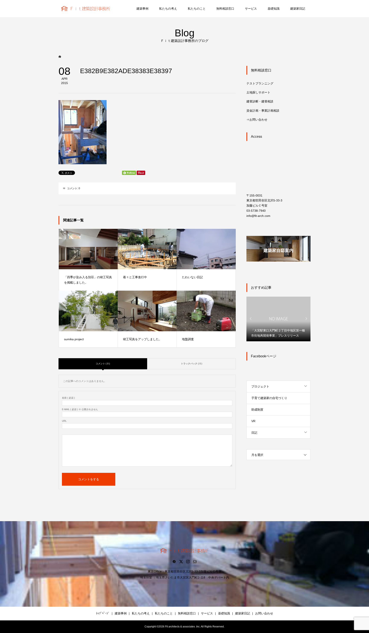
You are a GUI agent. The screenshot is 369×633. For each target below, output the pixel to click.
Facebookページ (263, 356)
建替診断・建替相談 (259, 101)
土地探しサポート (258, 92)
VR (253, 421)
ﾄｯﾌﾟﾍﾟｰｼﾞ (103, 613)
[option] (278, 318)
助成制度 (257, 409)
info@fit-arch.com (258, 215)
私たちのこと (197, 8)
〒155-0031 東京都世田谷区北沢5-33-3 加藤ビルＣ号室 (264, 200)
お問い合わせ (264, 613)
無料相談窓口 (225, 8)
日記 (254, 432)
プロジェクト (260, 386)
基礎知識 (274, 8)
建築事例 (142, 8)
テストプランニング (259, 83)
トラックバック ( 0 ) (191, 363)
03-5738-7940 (256, 210)
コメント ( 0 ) (103, 363)
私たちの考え (168, 8)
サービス (251, 8)
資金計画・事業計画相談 (262, 110)
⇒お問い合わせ (256, 119)
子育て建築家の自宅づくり (269, 398)
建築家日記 (297, 8)
